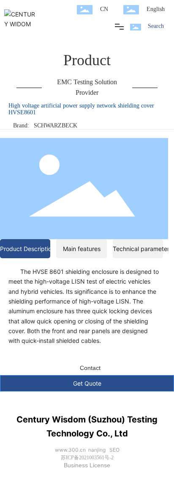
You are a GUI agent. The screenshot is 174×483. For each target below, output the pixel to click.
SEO (114, 450)
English (156, 9)
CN (104, 9)
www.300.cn (70, 450)
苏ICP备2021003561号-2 (87, 458)
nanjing (97, 450)
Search (156, 26)
